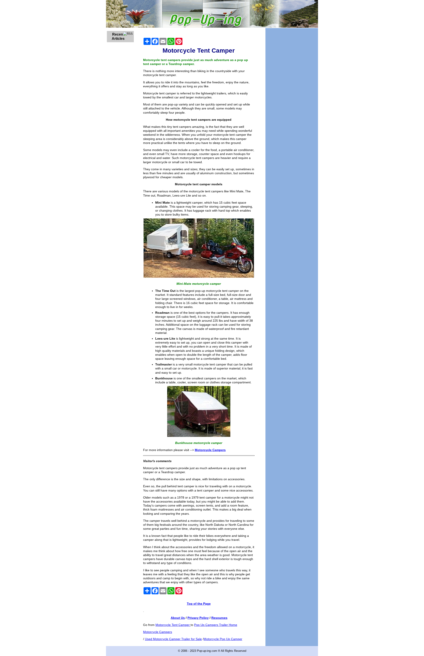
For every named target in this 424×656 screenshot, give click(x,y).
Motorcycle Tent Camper (173, 625)
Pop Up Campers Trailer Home (215, 625)
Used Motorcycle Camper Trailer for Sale (173, 639)
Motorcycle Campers (157, 632)
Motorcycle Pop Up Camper (223, 639)
